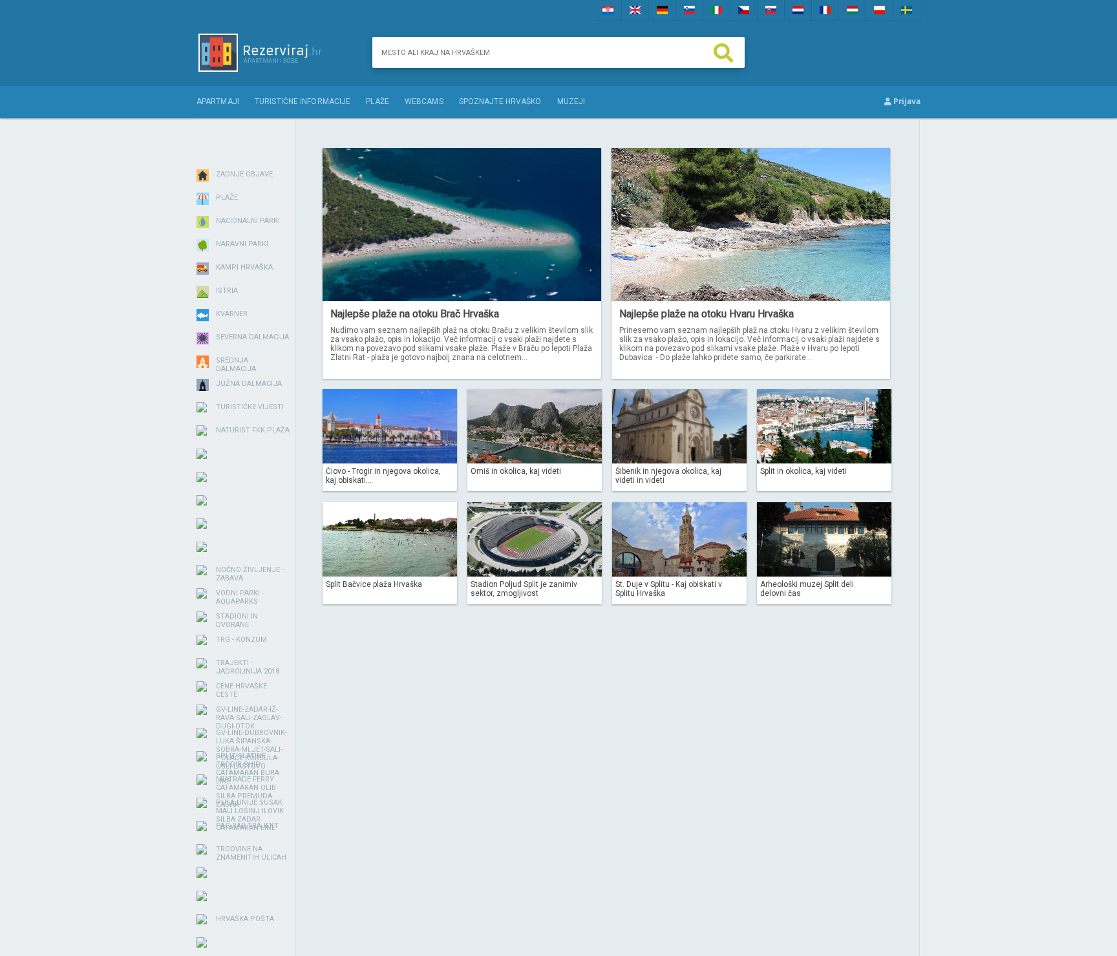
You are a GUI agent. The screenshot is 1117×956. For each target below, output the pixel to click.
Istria (227, 290)
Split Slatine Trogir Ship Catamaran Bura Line (247, 768)
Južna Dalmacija (249, 383)
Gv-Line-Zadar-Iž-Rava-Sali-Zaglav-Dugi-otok (249, 717)
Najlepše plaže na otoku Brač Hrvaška (414, 314)
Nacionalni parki (248, 221)
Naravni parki (242, 244)
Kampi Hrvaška (244, 267)
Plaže (377, 101)
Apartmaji (218, 101)
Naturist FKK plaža (253, 430)
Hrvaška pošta (245, 919)
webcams (424, 101)
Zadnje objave (244, 174)
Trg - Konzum (241, 639)
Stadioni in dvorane (237, 620)
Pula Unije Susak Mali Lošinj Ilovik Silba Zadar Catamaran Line (250, 815)
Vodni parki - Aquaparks (240, 597)
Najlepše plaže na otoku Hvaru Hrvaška (706, 314)
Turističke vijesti (250, 407)
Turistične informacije (302, 101)
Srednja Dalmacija (236, 364)
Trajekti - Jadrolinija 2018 (247, 667)
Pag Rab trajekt (247, 826)
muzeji (571, 101)
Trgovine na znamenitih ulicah (251, 853)
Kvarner (232, 314)
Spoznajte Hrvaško (500, 101)
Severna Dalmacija (252, 337)
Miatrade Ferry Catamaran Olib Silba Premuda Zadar (246, 792)
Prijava (905, 101)
